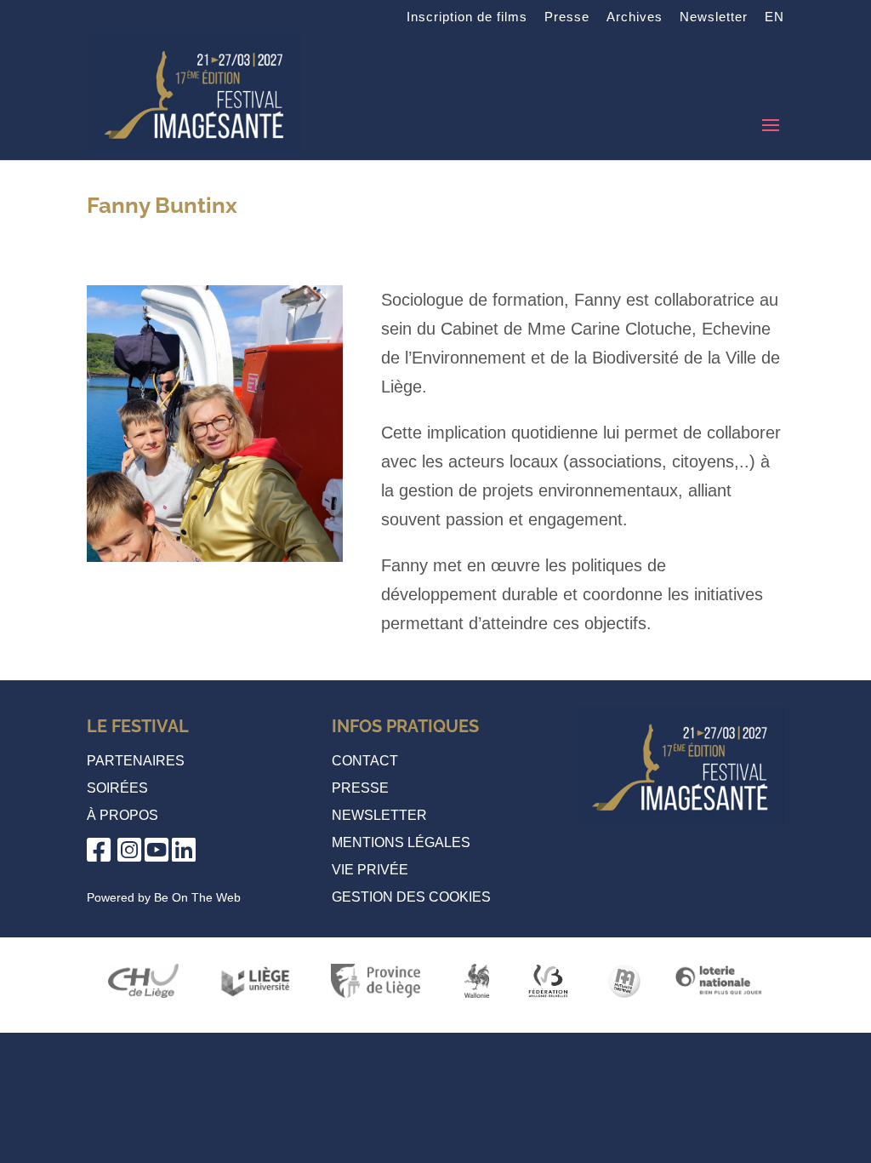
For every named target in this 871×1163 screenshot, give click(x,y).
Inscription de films (467, 17)
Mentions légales (401, 842)
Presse (566, 17)
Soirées (117, 788)
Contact (365, 760)
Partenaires (136, 760)
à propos (122, 815)
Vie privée (370, 869)
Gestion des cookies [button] (411, 897)
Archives (634, 17)
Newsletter (714, 17)
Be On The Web (197, 897)
